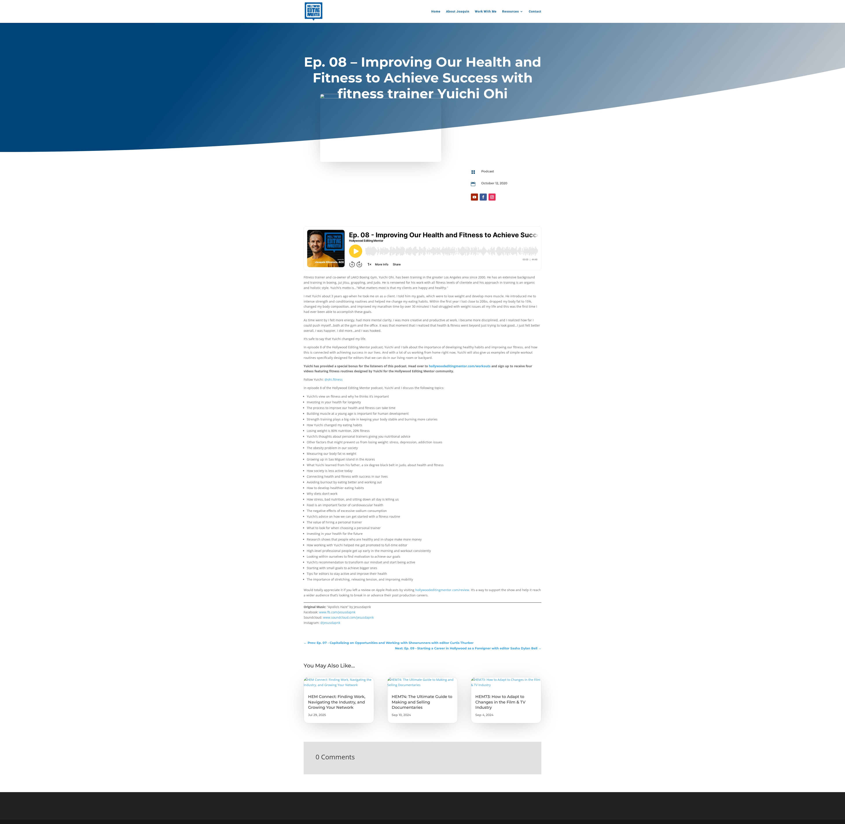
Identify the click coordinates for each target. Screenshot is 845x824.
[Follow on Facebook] (483, 197)
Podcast (487, 171)
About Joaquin (457, 11)
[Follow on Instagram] (492, 197)
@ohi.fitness (334, 379)
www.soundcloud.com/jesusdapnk (348, 617)
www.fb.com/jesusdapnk (337, 612)
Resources (510, 11)
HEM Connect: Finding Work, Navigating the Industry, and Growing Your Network (336, 702)
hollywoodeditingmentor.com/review (442, 590)
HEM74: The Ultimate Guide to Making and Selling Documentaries (422, 702)
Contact (535, 11)
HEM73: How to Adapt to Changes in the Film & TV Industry (500, 702)
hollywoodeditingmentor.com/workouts (459, 366)
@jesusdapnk (330, 623)
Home (436, 11)
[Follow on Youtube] (474, 197)
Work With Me (486, 11)
